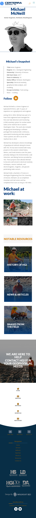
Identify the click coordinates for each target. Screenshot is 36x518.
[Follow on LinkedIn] (16, 98)
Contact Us (18, 461)
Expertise (18, 453)
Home (18, 445)
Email (10, 431)
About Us (18, 455)
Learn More (18, 269)
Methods (18, 450)
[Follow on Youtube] (20, 509)
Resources (18, 458)
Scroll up (29, 431)
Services (18, 448)
